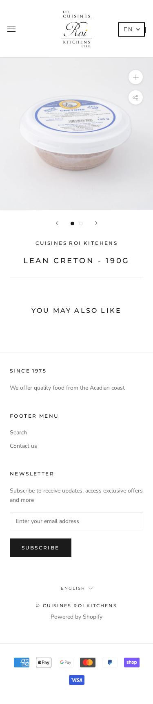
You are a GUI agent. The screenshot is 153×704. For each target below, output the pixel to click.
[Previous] (57, 223)
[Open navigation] (11, 29)
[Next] (96, 223)
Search (18, 432)
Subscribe (41, 548)
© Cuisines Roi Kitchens (76, 605)
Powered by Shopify (76, 617)
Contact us (23, 446)
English (73, 588)
